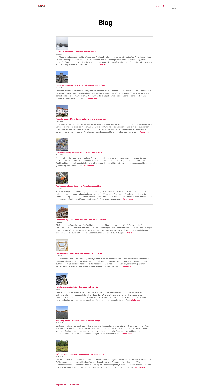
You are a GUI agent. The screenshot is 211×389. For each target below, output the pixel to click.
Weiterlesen (104, 65)
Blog (164, 6)
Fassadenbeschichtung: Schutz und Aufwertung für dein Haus (81, 119)
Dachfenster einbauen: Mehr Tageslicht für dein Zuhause (79, 253)
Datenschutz (75, 384)
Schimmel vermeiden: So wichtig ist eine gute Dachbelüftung (80, 85)
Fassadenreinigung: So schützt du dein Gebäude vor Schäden (81, 220)
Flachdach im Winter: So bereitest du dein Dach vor (76, 52)
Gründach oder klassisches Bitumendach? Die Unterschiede (80, 354)
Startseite (158, 6)
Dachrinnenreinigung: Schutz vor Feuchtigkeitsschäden (78, 186)
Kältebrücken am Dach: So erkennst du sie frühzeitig (77, 287)
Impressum (61, 384)
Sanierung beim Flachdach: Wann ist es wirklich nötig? (78, 321)
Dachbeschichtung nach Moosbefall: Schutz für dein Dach (79, 152)
